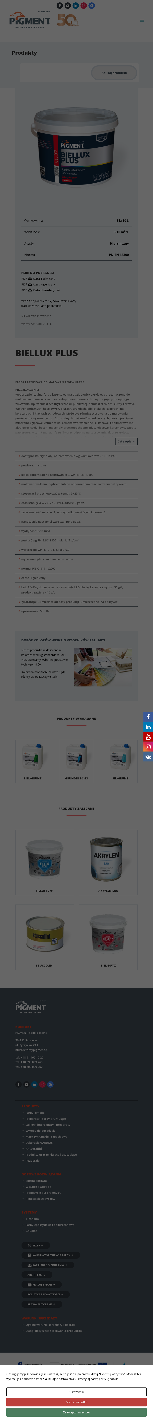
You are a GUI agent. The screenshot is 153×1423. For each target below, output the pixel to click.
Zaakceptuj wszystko (76, 1412)
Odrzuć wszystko (76, 1402)
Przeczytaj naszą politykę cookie (97, 1379)
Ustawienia (77, 1392)
